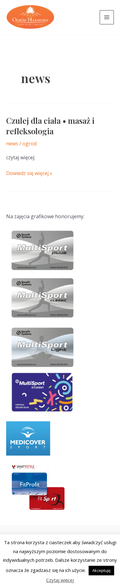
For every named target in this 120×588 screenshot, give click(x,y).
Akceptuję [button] (101, 570)
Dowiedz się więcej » (29, 173)
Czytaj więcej (60, 580)
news (12, 143)
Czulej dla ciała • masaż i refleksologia (50, 125)
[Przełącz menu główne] (107, 17)
